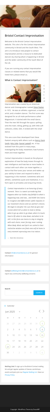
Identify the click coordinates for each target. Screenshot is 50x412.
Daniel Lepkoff (25, 143)
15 (42, 335)
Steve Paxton (38, 107)
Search (7, 289)
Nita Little (14, 143)
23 (8, 347)
